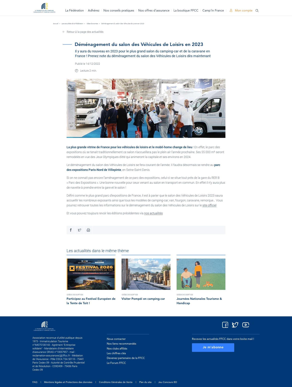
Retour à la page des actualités (84, 31)
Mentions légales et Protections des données (68, 382)
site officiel (209, 205)
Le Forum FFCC (116, 363)
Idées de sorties (92, 24)
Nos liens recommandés (121, 344)
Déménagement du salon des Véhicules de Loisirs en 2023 (122, 24)
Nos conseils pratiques (118, 10)
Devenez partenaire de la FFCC (126, 358)
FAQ (34, 382)
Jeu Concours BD (167, 382)
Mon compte (243, 10)
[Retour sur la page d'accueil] (44, 8)
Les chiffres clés (116, 353)
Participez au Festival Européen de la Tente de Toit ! (91, 301)
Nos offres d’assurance (153, 10)
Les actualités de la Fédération (72, 24)
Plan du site (145, 382)
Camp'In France (213, 10)
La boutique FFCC (186, 10)
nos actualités (153, 213)
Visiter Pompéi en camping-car (143, 298)
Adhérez (93, 10)
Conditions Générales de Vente (115, 382)
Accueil (55, 24)
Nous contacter (116, 339)
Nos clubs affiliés (117, 348)
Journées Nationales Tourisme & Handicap (199, 301)
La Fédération (74, 10)
